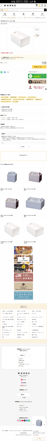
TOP (3, 430)
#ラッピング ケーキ (22, 97)
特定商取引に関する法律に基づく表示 (30, 430)
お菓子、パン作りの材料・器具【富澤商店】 (8, 17)
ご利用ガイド (22, 405)
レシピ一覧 (11, 430)
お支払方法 (21, 358)
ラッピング (20, 17)
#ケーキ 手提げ (15, 101)
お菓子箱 (25, 17)
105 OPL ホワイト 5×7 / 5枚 (7, 110)
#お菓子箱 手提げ (13, 97)
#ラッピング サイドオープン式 (19, 99)
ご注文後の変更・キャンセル (24, 364)
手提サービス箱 (31, 17)
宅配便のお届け (21, 360)
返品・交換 (21, 362)
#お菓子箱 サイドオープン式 (6, 99)
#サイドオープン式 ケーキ (5, 101)
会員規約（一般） (23, 409)
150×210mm (21, 119)
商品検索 (6, 430)
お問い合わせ (21, 365)
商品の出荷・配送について (34, 71)
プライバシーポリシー (24, 411)
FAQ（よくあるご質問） (24, 407)
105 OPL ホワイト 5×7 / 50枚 (7, 109)
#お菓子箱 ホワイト (29, 99)
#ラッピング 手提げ (4, 97)
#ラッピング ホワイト (32, 97)
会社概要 (24, 397)
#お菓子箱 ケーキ (38, 99)
